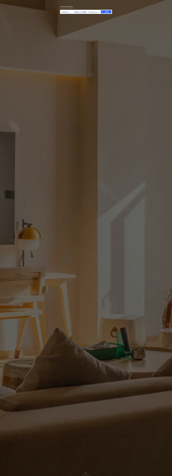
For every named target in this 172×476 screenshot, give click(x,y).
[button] (123, 1)
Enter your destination (64, 11)
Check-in (76, 11)
